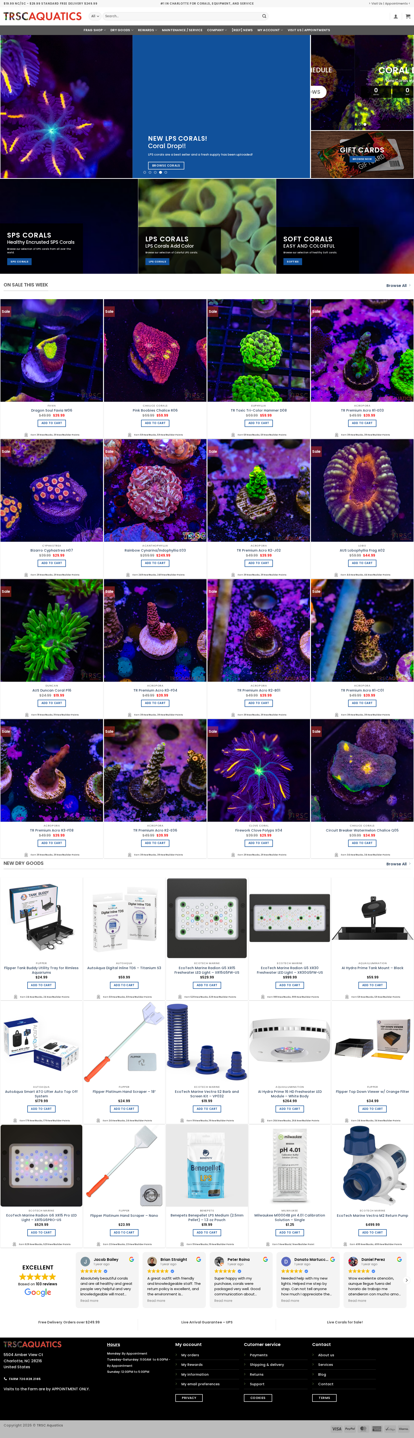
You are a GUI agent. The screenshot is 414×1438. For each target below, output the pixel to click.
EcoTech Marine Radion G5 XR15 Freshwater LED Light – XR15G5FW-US (206, 970)
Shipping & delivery (267, 1364)
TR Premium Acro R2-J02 (259, 550)
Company (215, 30)
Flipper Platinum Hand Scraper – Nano (124, 1215)
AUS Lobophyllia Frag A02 (362, 550)
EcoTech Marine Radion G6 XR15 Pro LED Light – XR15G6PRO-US (41, 1217)
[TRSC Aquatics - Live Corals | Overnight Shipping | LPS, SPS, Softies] (42, 16)
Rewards (146, 30)
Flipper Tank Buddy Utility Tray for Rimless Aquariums (41, 970)
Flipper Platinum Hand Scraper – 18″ (124, 1091)
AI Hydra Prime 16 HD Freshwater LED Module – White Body (290, 1093)
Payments (259, 1355)
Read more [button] (89, 1301)
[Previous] (12, 106)
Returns (257, 1374)
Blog (322, 1374)
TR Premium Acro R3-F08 (52, 830)
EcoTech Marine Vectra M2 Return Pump (372, 1215)
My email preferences (200, 1384)
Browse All (396, 285)
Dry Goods (120, 30)
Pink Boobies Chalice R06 (155, 410)
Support (257, 1384)
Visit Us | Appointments (309, 30)
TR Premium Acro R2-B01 (258, 690)
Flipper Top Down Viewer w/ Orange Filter (372, 1091)
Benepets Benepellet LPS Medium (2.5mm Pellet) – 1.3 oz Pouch (207, 1217)
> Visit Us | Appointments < (389, 3)
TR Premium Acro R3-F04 (155, 690)
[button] (395, 16)
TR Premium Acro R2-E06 (155, 830)
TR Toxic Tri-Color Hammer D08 (259, 410)
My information (195, 1374)
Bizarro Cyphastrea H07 (51, 550)
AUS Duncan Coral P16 (51, 690)
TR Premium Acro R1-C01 (362, 690)
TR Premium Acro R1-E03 (362, 410)
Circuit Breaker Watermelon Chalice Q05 (362, 830)
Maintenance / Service (182, 30)
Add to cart (51, 423)
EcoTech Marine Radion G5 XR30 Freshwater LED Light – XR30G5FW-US (290, 970)
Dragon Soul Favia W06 (51, 410)
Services (325, 1364)
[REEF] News (242, 30)
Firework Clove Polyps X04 (258, 830)
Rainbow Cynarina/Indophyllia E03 (155, 550)
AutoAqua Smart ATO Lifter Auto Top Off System (41, 1093)
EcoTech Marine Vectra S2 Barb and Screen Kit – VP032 (207, 1093)
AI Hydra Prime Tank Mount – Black (372, 968)
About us (326, 1355)
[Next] (297, 106)
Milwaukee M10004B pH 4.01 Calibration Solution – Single (289, 1217)
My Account (269, 30)
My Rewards (192, 1364)
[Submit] (264, 16)
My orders (190, 1355)
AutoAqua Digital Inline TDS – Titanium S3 (124, 968)
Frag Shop (93, 30)
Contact (326, 1384)
